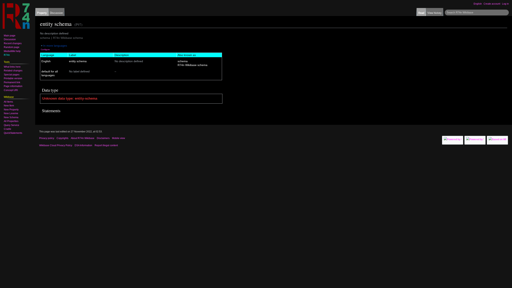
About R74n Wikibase (82, 138)
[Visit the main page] (16, 16)
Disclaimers (103, 138)
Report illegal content (106, 145)
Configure (45, 49)
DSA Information (83, 145)
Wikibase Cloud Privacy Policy (55, 145)
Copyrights (62, 138)
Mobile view (118, 138)
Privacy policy (46, 138)
